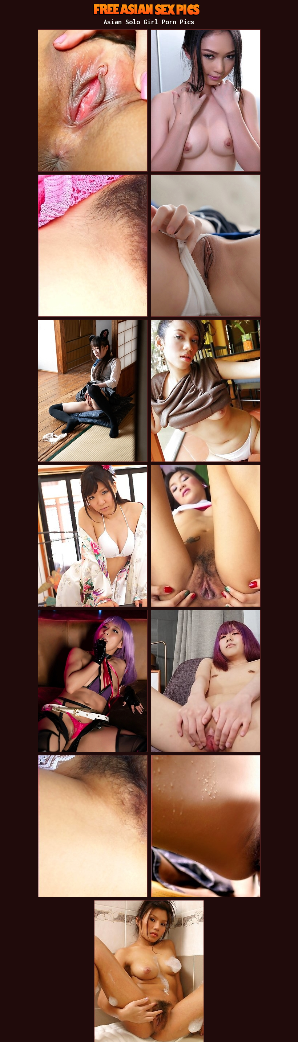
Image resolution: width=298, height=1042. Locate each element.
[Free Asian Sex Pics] (150, 9)
